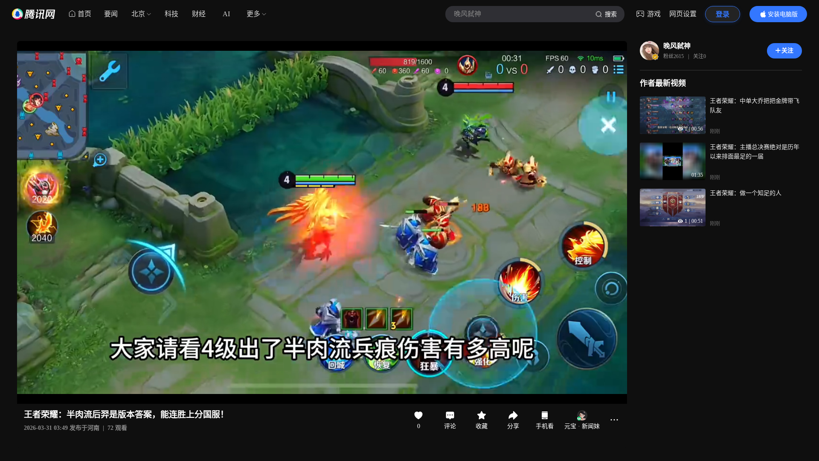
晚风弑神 (677, 46)
